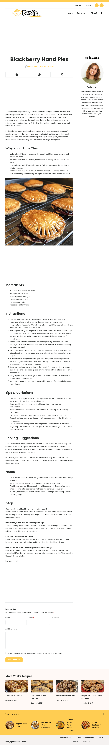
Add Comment (12, 629)
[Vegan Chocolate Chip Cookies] (92, 686)
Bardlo (24, 742)
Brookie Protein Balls (65, 696)
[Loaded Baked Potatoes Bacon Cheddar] (60, 725)
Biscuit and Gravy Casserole (46, 725)
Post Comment (14, 660)
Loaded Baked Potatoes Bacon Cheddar (70, 725)
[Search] (102, 13)
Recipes (81, 13)
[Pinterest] (102, 5)
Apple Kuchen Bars (13, 696)
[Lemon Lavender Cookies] (42, 686)
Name (8, 618)
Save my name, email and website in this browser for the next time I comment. (35, 653)
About (94, 13)
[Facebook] (97, 5)
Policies (88, 5)
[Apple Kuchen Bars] (16, 686)
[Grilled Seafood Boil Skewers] (85, 725)
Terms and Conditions (85, 738)
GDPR (101, 738)
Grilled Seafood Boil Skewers (97, 725)
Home (70, 13)
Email (31, 618)
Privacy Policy (65, 738)
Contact (78, 5)
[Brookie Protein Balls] (67, 686)
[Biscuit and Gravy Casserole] (35, 725)
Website (55, 618)
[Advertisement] (54, 33)
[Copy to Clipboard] (62, 74)
